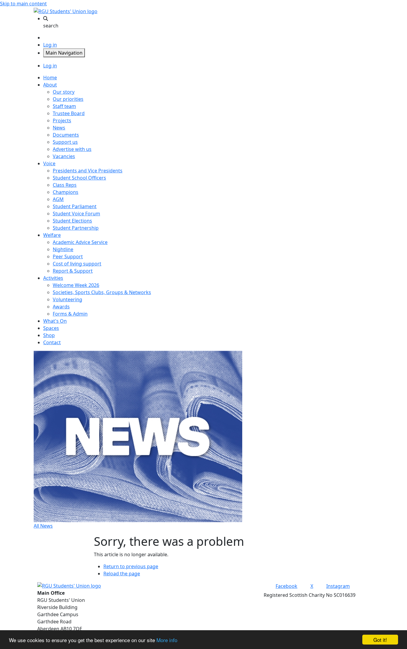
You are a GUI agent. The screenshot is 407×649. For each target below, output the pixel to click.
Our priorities (68, 99)
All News (43, 526)
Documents (66, 135)
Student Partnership (76, 228)
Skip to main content (23, 3)
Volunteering (67, 299)
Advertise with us (72, 149)
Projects (62, 120)
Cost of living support (77, 263)
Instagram (338, 586)
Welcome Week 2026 (76, 285)
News (59, 127)
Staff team (64, 106)
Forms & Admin (70, 313)
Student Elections (72, 220)
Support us (65, 142)
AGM (58, 199)
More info (166, 640)
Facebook (286, 586)
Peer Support (68, 256)
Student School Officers (79, 177)
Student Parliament (75, 206)
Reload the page (121, 573)
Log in (50, 44)
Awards (61, 306)
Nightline (63, 249)
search (50, 25)
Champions (65, 192)
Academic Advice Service (80, 242)
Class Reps (65, 185)
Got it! (380, 639)
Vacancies (64, 156)
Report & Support (73, 271)
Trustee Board (69, 113)
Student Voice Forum (76, 213)
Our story (63, 92)
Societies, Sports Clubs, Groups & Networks (102, 292)
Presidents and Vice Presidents (87, 170)
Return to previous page (130, 566)
